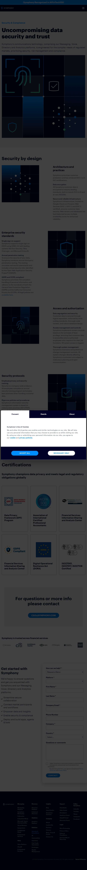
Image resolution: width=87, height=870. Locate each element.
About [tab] (72, 414)
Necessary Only (61, 453)
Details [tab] (43, 414)
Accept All (25, 453)
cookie (12, 438)
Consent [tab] (15, 414)
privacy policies (25, 438)
